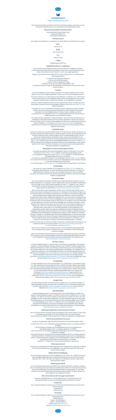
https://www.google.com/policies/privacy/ (60, 286)
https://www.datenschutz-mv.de (60, 405)
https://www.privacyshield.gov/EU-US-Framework (52, 256)
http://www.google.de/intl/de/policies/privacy (59, 253)
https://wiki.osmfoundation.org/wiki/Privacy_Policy (57, 307)
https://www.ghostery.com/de (63, 123)
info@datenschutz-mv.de (60, 403)
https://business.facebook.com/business (67, 188)
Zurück (58, 9)
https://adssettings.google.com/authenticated (65, 258)
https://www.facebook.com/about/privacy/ (58, 239)
